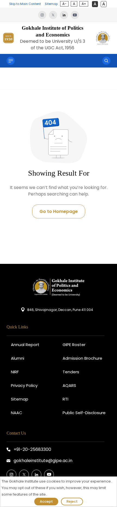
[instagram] (43, 15)
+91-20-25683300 (32, 449)
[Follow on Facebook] (11, 474)
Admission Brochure (82, 358)
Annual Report (25, 344)
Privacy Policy (24, 385)
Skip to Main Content (25, 4)
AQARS (69, 385)
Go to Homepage (58, 211)
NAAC (16, 413)
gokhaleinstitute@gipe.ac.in (43, 460)
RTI (65, 399)
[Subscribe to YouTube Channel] (49, 474)
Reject (72, 501)
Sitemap (51, 4)
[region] (58, 492)
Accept (46, 501)
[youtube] (75, 15)
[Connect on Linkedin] (36, 474)
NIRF (15, 372)
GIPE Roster (74, 344)
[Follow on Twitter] (24, 474)
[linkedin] (65, 15)
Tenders (71, 372)
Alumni (17, 358)
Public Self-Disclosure (84, 413)
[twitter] (54, 15)
